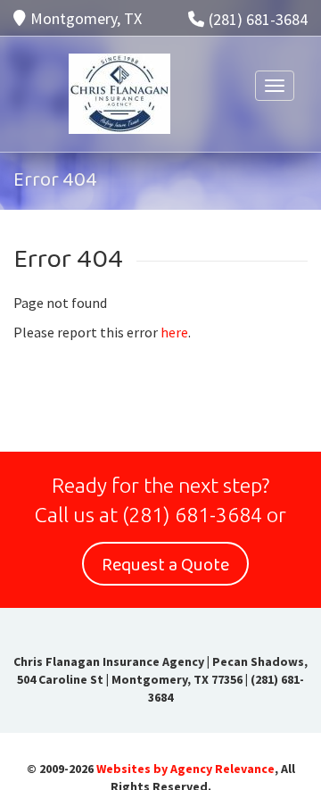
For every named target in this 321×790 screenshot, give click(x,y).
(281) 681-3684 (258, 19)
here (174, 332)
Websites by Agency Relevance (185, 769)
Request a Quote (165, 565)
